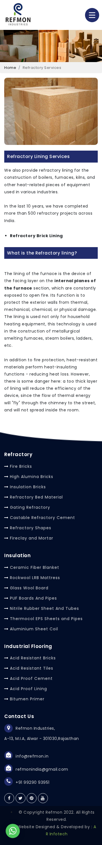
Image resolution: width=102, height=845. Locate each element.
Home (10, 67)
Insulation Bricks (28, 487)
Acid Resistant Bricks (33, 658)
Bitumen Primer (27, 699)
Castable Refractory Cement (42, 517)
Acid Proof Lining (28, 689)
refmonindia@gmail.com (42, 769)
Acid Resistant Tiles (31, 668)
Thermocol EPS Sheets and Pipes (46, 619)
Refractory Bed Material (36, 497)
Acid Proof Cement (31, 678)
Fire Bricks (21, 466)
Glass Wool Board (29, 588)
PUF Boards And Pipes (33, 598)
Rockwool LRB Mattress (35, 578)
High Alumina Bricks (31, 476)
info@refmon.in (32, 756)
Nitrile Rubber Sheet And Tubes (44, 608)
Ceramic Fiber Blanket (34, 567)
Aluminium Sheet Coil (34, 629)
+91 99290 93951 (33, 782)
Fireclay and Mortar (31, 538)
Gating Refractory (30, 507)
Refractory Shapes (30, 528)
